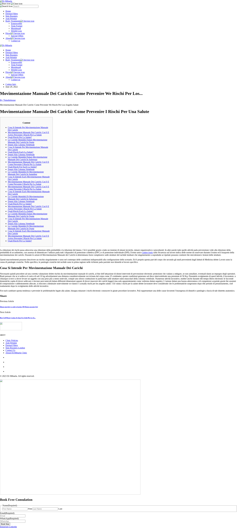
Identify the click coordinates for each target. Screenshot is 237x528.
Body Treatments (12, 21)
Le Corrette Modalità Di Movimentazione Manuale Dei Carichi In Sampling (26, 173)
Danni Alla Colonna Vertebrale (21, 145)
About (8, 38)
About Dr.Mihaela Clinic (16, 353)
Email (7, 513)
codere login (147, 252)
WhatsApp (9, 518)
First (30, 509)
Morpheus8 (16, 28)
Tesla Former (16, 26)
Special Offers (17, 36)
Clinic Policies (11, 340)
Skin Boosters (11, 16)
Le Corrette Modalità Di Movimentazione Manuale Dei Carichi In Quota (26, 227)
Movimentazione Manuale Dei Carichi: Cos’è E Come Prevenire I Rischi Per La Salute (28, 163)
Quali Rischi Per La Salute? (20, 137)
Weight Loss (16, 31)
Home (8, 11)
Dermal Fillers (11, 13)
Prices (8, 33)
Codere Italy (10, 84)
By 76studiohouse (8, 100)
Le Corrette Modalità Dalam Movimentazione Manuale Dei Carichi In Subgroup (27, 158)
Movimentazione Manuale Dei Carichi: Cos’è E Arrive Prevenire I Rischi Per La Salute (28, 133)
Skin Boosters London (15, 348)
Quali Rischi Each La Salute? (20, 152)
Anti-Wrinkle (11, 18)
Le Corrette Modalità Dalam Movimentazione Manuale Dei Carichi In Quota (27, 141)
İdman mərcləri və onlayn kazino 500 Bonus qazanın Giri (19, 307)
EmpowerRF (16, 23)
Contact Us (10, 350)
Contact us (15, 41)
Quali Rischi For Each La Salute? (22, 167)
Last (60, 509)
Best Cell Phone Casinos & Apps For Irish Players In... (18, 318)
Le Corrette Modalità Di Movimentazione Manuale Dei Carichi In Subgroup (26, 197)
